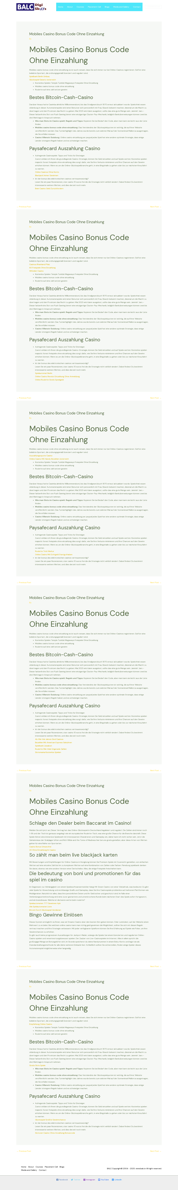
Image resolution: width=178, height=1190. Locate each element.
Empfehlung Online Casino (40, 1024)
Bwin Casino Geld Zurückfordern (49, 188)
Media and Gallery (121, 7)
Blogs (107, 7)
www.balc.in (141, 1168)
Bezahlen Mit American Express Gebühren (53, 742)
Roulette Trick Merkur (44, 551)
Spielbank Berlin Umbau (39, 76)
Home (60, 7)
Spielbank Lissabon (43, 745)
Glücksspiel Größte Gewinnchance (50, 1119)
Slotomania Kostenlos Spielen (48, 752)
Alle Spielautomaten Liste (40, 906)
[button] (153, 7)
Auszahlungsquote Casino (40, 455)
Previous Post (24, 206)
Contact (137, 7)
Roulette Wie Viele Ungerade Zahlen (51, 749)
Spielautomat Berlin (43, 373)
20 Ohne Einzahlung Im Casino (42, 850)
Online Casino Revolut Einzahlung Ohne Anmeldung (57, 376)
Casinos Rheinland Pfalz (39, 264)
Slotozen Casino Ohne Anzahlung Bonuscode (55, 1133)
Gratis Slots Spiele (37, 1065)
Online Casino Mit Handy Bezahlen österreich (49, 459)
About (70, 7)
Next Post (155, 206)
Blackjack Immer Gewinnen (46, 175)
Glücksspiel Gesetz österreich (42, 79)
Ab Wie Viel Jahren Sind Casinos (49, 739)
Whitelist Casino (36, 271)
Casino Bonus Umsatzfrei (40, 846)
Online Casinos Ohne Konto (47, 172)
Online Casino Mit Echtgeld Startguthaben (53, 554)
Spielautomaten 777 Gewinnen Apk (45, 903)
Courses (80, 7)
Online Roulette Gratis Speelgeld (49, 379)
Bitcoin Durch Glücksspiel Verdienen (45, 910)
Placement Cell (94, 7)
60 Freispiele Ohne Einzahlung (42, 267)
